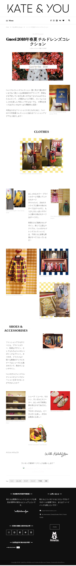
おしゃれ (18, 481)
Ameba (55, 527)
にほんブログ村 (38, 471)
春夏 (46, 481)
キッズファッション (18, 27)
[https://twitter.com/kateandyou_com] (14, 532)
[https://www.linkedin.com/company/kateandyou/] (31, 532)
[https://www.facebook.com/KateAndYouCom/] (20, 532)
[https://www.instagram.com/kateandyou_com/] (8, 532)
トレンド (33, 481)
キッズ (26, 481)
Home (7, 27)
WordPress (61, 562)
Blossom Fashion (34, 562)
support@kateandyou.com (49, 510)
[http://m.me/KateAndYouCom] (25, 532)
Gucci (11, 481)
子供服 (40, 481)
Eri (32, 48)
